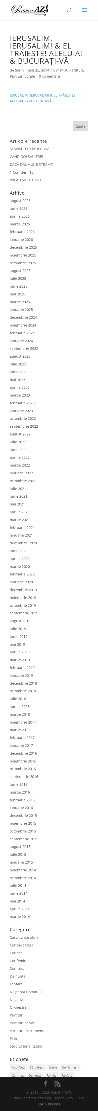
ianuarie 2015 (21, 862)
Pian (13, 1038)
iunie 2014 (18, 893)
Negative (17, 999)
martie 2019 (20, 659)
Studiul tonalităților (26, 1046)
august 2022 (20, 434)
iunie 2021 (18, 496)
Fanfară (16, 984)
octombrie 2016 (23, 768)
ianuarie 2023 (21, 410)
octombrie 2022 (23, 418)
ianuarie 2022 (21, 473)
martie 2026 (20, 224)
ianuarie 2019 (21, 675)
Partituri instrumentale (29, 1030)
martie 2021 (20, 519)
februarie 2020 (22, 574)
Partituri (76, 70)
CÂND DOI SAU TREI (26, 156)
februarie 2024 (22, 333)
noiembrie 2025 (23, 255)
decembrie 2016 (23, 753)
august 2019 (20, 620)
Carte (53, 1067)
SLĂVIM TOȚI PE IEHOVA (30, 148)
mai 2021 (17, 504)
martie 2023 (20, 395)
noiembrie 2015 (23, 823)
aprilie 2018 (20, 706)
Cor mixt (60, 70)
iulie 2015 (18, 854)
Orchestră (18, 1007)
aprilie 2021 (20, 512)
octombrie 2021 (23, 480)
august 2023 (20, 356)
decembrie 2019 (23, 589)
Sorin (19, 70)
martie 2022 (20, 465)
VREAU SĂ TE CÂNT (25, 179)
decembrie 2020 (23, 543)
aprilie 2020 (20, 558)
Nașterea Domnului (26, 991)
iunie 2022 (18, 449)
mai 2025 (17, 294)
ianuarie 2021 (21, 535)
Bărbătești (37, 1067)
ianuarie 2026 (21, 239)
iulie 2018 (18, 698)
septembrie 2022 (24, 426)
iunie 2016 (18, 784)
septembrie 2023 (24, 348)
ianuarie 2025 (21, 309)
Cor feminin (20, 960)
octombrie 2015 (23, 831)
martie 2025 (20, 301)
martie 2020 (20, 566)
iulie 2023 (18, 364)
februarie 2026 (22, 231)
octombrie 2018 (23, 690)
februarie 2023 (22, 403)
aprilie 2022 (20, 457)
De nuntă (17, 976)
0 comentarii (49, 76)
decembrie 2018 (23, 683)
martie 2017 (20, 729)
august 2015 (20, 846)
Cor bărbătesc (21, 945)
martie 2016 (20, 792)
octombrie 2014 (23, 877)
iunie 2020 (18, 550)
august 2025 (20, 270)
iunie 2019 (18, 636)
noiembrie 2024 (23, 325)
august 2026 (20, 200)
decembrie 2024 (23, 317)
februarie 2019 (22, 667)
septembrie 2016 (24, 776)
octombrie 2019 (23, 605)
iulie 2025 (18, 278)
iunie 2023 (18, 371)
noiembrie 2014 (23, 870)
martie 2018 (20, 714)
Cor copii (17, 953)
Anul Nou (18, 1067)
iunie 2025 (18, 286)
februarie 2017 (22, 737)
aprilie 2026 (20, 216)
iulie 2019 (18, 628)
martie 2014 (20, 916)
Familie (51, 1075)
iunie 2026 (18, 208)
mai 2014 (17, 901)
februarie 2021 (22, 527)
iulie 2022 (18, 441)
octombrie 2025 (23, 263)
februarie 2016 (22, 800)
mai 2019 (17, 644)
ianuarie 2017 (21, 745)
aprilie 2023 (20, 387)
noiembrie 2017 (23, 722)
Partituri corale (22, 76)
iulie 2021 (18, 488)
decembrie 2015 (23, 815)
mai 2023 (17, 379)
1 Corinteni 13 (21, 172)
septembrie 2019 (24, 613)
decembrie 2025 (23, 247)
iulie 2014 (18, 885)
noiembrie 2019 (23, 597)
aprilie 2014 (20, 909)
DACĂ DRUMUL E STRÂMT (31, 164)
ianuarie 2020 (21, 582)
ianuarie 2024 (21, 340)
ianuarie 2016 (21, 807)
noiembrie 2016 (23, 761)
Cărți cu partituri (24, 937)
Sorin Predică (49, 1104)
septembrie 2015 (24, 839)
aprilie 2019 (20, 652)
